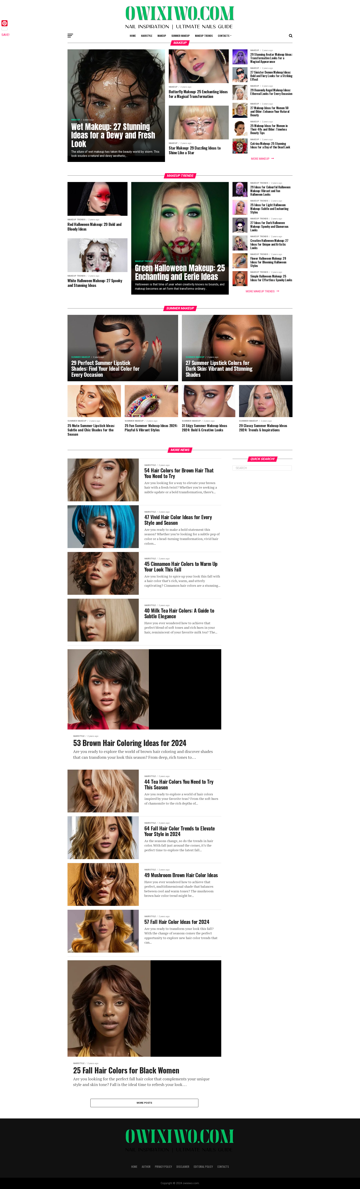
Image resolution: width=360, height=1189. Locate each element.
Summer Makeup (180, 36)
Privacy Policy (163, 1167)
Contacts (223, 36)
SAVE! (6, 35)
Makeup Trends (204, 36)
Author (146, 1167)
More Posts (144, 1102)
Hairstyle (146, 36)
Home (133, 36)
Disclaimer (182, 1167)
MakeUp (162, 36)
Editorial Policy (203, 1167)
